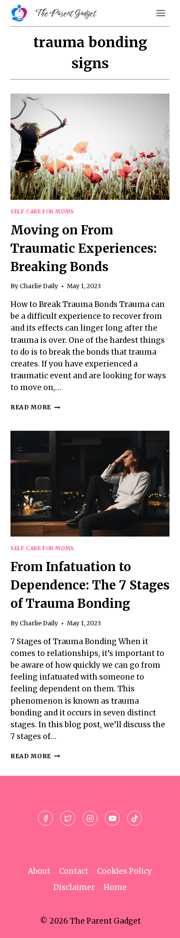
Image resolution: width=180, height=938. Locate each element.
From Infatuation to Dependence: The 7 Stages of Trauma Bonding (90, 585)
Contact (73, 871)
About (39, 871)
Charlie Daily (39, 286)
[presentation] (90, 147)
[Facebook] (45, 818)
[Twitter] (67, 818)
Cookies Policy (124, 871)
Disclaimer (74, 887)
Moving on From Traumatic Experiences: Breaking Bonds (83, 248)
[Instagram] (90, 818)
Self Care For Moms (42, 211)
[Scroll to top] (158, 925)
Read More (35, 407)
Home (115, 887)
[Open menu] (161, 13)
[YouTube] (112, 818)
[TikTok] (134, 818)
